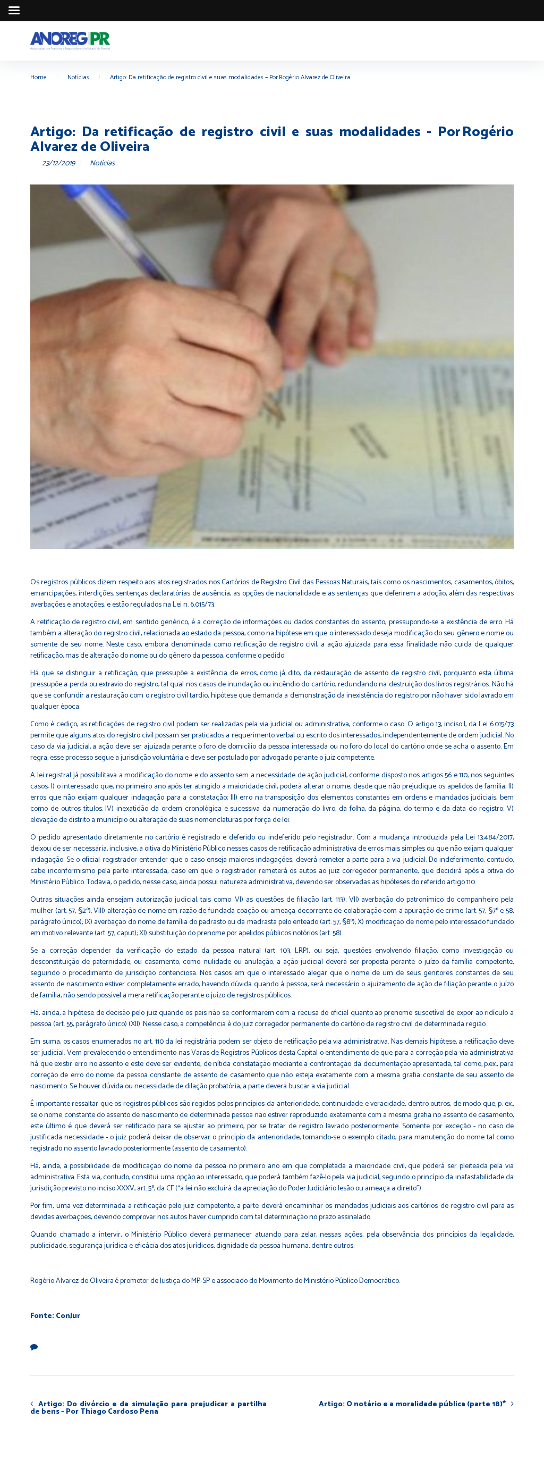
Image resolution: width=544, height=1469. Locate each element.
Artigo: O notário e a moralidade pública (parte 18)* (412, 1404)
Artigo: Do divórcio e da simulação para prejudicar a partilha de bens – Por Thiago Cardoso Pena (148, 1408)
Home (38, 77)
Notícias (78, 77)
